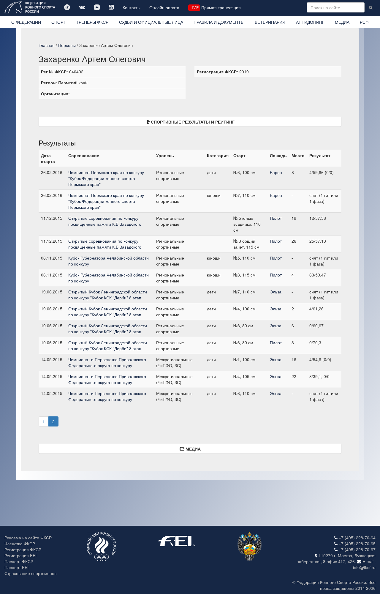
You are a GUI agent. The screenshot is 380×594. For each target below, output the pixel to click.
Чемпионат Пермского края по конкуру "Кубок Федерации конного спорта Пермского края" (106, 178)
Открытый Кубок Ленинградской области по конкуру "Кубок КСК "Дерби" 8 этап (107, 295)
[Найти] (371, 7)
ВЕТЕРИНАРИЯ (270, 22)
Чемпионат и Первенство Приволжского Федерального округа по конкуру (107, 362)
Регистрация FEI (20, 555)
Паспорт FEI (16, 567)
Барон (276, 172)
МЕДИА (342, 22)
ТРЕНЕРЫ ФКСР (92, 22)
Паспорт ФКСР (18, 561)
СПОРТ (58, 22)
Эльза (275, 292)
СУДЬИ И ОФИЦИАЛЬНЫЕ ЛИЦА (151, 22)
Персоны (67, 45)
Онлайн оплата (164, 7)
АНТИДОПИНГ (310, 22)
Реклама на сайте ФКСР (28, 538)
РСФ (364, 22)
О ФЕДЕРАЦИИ (26, 22)
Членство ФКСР (19, 543)
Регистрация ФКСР (22, 549)
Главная (47, 45)
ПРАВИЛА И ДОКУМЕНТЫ (219, 22)
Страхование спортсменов (30, 573)
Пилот (276, 218)
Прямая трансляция (214, 7)
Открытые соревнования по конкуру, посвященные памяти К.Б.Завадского (104, 221)
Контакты (131, 7)
